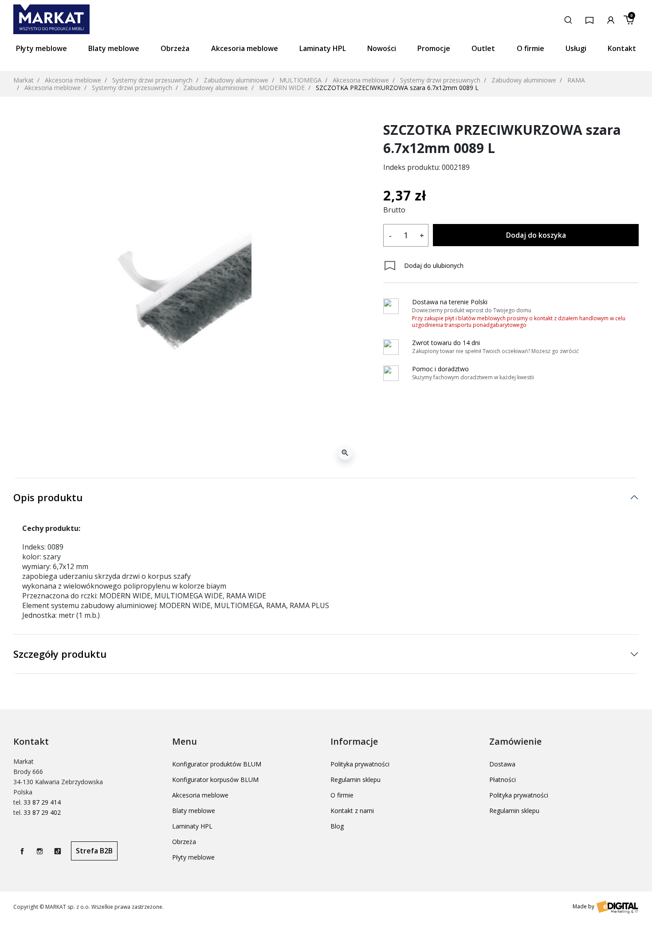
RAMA (576, 80)
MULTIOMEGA (300, 80)
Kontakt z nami (352, 810)
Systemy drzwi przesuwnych (152, 80)
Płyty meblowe (193, 857)
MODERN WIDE (282, 87)
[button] (568, 19)
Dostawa (502, 764)
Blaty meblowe (193, 810)
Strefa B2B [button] (94, 851)
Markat (23, 80)
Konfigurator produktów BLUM (216, 764)
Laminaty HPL (192, 826)
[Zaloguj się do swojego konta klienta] (610, 19)
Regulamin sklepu (355, 779)
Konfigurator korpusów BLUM (215, 779)
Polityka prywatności (359, 764)
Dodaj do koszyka (536, 235)
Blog (337, 826)
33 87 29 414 (42, 802)
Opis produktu (47, 497)
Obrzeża (184, 841)
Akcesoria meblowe (73, 80)
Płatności (502, 779)
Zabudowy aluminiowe (236, 80)
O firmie (341, 795)
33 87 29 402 (42, 812)
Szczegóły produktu (59, 653)
